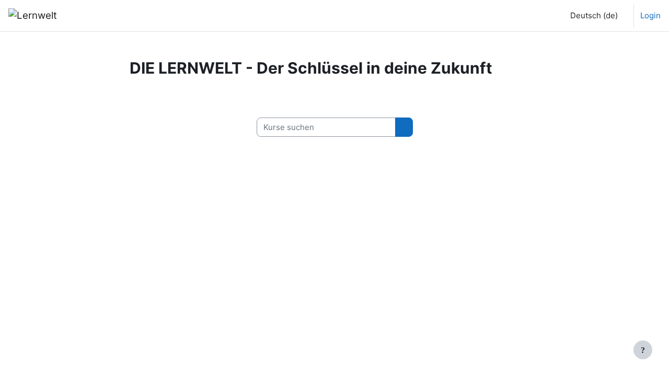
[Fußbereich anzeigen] (642, 349)
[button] (592, 15)
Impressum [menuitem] (141, 15)
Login (650, 15)
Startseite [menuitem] (94, 15)
